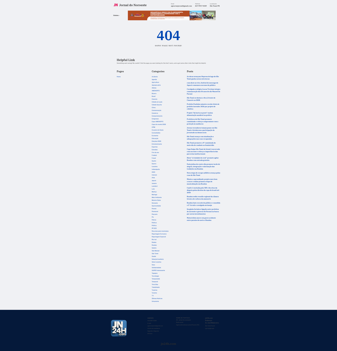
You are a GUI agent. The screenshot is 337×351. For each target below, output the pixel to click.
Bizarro (154, 93)
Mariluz (154, 192)
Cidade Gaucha (157, 105)
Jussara (154, 183)
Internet (154, 175)
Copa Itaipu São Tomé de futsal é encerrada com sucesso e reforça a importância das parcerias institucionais (203, 151)
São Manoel (155, 251)
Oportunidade (156, 206)
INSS (153, 172)
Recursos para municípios (160, 231)
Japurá (154, 180)
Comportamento (157, 116)
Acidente (155, 76)
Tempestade (156, 279)
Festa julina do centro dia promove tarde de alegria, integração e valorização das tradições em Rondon (203, 166)
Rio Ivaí (154, 239)
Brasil (154, 96)
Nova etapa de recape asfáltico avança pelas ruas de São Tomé (203, 174)
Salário (154, 248)
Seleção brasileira (158, 259)
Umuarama (155, 301)
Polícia (154, 220)
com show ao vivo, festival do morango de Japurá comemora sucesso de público (202, 84)
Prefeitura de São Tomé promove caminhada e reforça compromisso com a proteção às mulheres (202, 121)
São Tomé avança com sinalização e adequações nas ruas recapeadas (200, 137)
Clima (154, 107)
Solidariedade (156, 267)
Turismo (154, 293)
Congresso (155, 119)
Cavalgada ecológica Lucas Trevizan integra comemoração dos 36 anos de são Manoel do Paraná (203, 91)
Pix (153, 217)
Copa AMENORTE (157, 121)
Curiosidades (156, 133)
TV (153, 296)
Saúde (154, 256)
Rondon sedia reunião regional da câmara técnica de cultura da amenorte (203, 198)
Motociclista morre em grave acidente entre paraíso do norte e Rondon (201, 219)
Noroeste (155, 203)
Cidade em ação (157, 102)
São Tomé (155, 253)
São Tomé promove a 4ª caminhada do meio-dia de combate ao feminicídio (201, 144)
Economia (155, 135)
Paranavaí (155, 211)
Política (154, 222)
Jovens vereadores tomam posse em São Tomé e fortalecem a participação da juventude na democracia (202, 130)
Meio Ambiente (157, 197)
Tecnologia (155, 276)
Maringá (154, 194)
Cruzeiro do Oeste (157, 130)
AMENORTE (156, 91)
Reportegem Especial (159, 237)
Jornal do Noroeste (133, 5)
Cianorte (154, 99)
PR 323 (154, 228)
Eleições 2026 (156, 141)
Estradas (155, 149)
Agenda (154, 79)
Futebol (154, 155)
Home (119, 76)
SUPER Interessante (158, 270)
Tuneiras (154, 290)
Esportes (155, 147)
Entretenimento (157, 144)
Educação (155, 138)
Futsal (154, 158)
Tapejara (154, 273)
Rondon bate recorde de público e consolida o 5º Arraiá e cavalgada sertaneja (203, 204)
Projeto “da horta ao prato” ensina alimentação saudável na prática (200, 114)
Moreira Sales (156, 200)
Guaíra (154, 161)
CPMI (153, 127)
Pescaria (154, 214)
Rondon (154, 245)
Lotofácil (155, 186)
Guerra (154, 164)
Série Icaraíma (156, 262)
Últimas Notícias (157, 298)
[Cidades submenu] (119, 15)
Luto (153, 189)
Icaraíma (154, 166)
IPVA (153, 178)
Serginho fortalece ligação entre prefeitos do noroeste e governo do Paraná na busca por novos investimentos (203, 211)
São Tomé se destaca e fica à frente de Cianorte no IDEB (201, 99)
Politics (154, 225)
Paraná (154, 208)
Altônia (154, 88)
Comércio (155, 113)
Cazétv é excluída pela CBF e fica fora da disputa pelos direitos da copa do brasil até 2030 (203, 190)
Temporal (155, 281)
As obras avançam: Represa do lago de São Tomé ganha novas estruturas (203, 77)
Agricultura (155, 82)
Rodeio (154, 242)
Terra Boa (155, 284)
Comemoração (156, 110)
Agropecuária (156, 85)
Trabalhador (156, 287)
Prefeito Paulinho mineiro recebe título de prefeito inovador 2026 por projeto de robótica (203, 106)
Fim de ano (155, 152)
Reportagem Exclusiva (159, 234)
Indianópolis (156, 169)
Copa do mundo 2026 (159, 124)
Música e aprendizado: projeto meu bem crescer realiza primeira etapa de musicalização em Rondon (202, 181)
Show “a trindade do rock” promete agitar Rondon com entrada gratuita (203, 159)
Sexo (153, 265)
